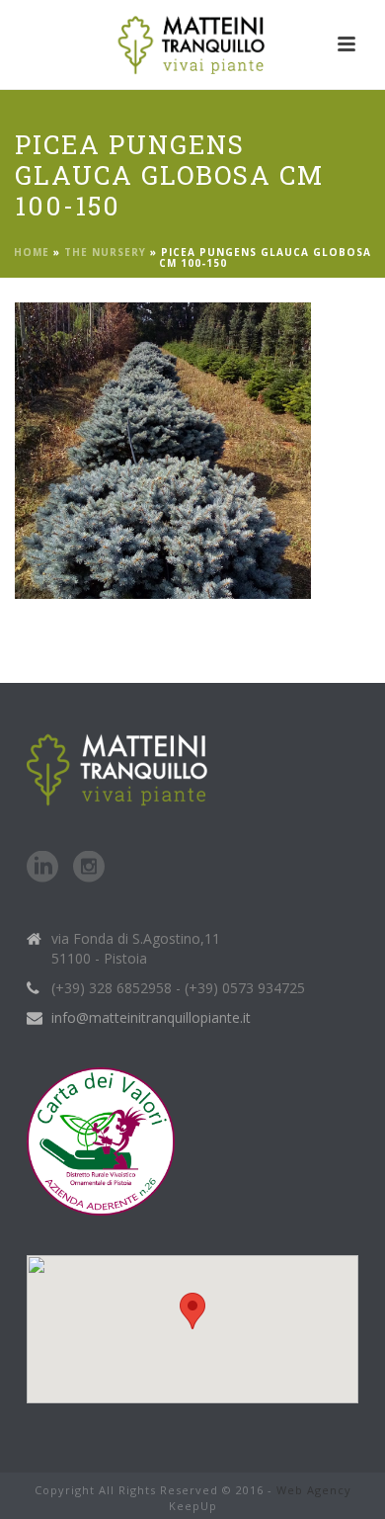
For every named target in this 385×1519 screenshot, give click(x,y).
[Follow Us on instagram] (89, 868)
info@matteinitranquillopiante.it (151, 1018)
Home (31, 252)
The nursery (105, 252)
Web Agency (313, 1489)
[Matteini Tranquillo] (193, 44)
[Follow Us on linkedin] (42, 868)
